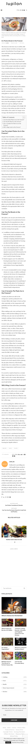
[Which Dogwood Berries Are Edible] (7, 622)
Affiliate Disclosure (9, 734)
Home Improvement (14, 688)
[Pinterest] (22, 10)
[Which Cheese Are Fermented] (14, 605)
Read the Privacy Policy (17, 742)
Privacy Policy (21, 727)
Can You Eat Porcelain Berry (19, 662)
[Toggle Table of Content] (23, 117)
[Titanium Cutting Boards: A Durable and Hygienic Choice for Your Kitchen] (20, 622)
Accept (8, 742)
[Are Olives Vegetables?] (7, 642)
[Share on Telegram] (24, 454)
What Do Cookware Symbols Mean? (20, 648)
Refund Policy (14, 736)
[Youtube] (24, 10)
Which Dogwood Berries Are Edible (7, 629)
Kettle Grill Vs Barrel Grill (14, 539)
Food (14, 680)
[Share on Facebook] (15, 454)
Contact (14, 727)
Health (14, 684)
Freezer (4, 448)
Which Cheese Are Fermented (12, 615)
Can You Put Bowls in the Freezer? (12, 121)
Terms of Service (10, 730)
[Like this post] (13, 454)
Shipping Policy (20, 734)
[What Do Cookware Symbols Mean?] (20, 642)
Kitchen (14, 691)
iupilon (7, 43)
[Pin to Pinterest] (18, 454)
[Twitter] (18, 10)
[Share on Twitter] (16, 454)
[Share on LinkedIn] (19, 454)
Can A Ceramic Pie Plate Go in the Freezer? (12, 124)
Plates (16, 448)
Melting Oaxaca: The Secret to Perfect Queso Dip (7, 663)
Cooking (14, 677)
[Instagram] (20, 10)
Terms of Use (19, 730)
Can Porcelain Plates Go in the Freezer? (14, 119)
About (9, 727)
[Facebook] (17, 10)
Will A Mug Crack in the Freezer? (12, 127)
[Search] (26, 10)
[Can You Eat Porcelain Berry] (20, 656)
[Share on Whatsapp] (23, 454)
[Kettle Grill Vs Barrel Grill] (14, 529)
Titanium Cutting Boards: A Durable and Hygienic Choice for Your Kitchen (20, 632)
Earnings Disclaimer (19, 732)
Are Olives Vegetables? (5, 648)
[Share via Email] (14, 456)
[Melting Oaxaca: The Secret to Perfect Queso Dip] (7, 656)
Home (4, 727)
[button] (3, 531)
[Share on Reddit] (21, 454)
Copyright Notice (8, 732)
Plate (10, 448)
